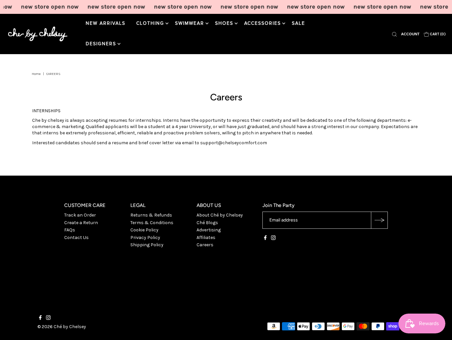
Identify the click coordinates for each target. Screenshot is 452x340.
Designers (101, 44)
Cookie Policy (144, 230)
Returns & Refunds (151, 215)
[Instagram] (273, 239)
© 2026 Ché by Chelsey (61, 326)
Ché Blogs (207, 222)
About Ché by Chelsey (220, 215)
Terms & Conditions (151, 222)
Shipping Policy (146, 245)
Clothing (150, 23)
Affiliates (206, 237)
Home (36, 74)
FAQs (69, 230)
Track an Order (80, 215)
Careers (205, 245)
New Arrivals (105, 23)
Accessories (262, 23)
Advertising (209, 230)
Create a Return (81, 222)
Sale (298, 23)
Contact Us (76, 237)
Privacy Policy (145, 237)
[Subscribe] (379, 220)
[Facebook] (265, 239)
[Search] (394, 34)
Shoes (224, 23)
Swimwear (189, 23)
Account (410, 34)
